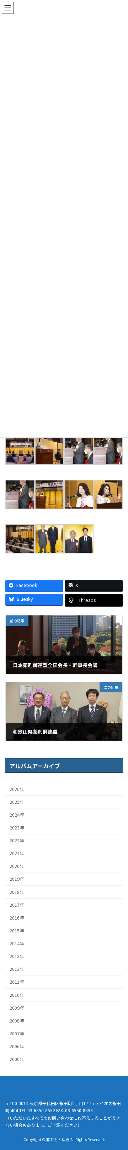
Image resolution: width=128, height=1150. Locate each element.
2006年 (17, 1046)
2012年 (17, 969)
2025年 (17, 801)
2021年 (17, 853)
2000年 (17, 1059)
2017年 (17, 904)
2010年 (17, 995)
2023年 (17, 827)
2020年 (17, 866)
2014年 (17, 943)
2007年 (17, 1033)
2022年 (17, 840)
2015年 (17, 930)
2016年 (17, 918)
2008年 (17, 1021)
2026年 (17, 789)
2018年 (17, 892)
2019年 (17, 879)
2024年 (17, 815)
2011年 (17, 982)
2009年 (17, 1007)
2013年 (17, 956)
